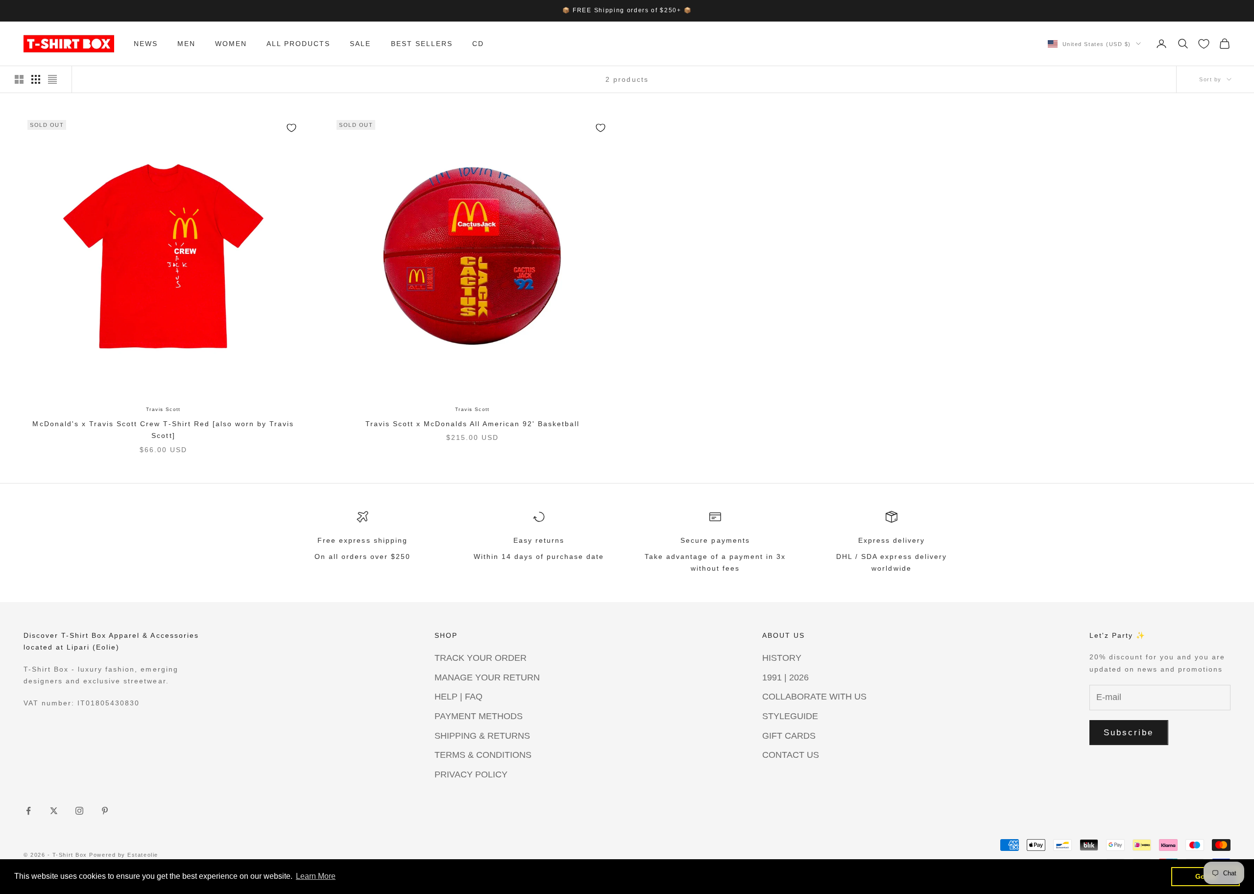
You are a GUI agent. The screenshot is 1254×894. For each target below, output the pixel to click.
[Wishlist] (1204, 44)
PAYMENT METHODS (478, 716)
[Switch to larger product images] (19, 79)
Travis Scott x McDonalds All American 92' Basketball (472, 424)
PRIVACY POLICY (470, 774)
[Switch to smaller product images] (35, 79)
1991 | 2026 (785, 677)
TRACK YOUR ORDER (480, 658)
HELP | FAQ (458, 696)
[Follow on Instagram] (79, 811)
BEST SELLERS (422, 44)
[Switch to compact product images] (52, 79)
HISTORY (781, 658)
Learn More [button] (316, 876)
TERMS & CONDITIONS (482, 755)
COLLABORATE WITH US (814, 696)
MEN (186, 44)
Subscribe (1129, 732)
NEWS (146, 44)
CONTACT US (790, 755)
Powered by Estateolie (123, 855)
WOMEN (231, 44)
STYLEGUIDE (790, 716)
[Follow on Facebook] (28, 811)
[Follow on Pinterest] (105, 811)
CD (478, 44)
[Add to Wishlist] (291, 128)
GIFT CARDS (789, 736)
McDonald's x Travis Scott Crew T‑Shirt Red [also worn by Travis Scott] (163, 429)
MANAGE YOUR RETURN (487, 677)
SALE (360, 44)
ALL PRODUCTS (298, 44)
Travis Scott (163, 409)
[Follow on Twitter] (54, 811)
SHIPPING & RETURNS (482, 736)
